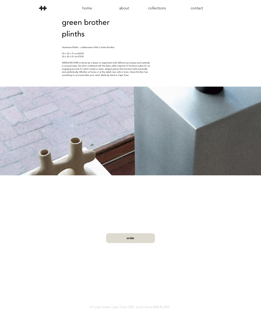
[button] (130, 131)
